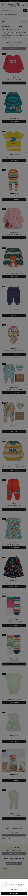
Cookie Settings (14, 889)
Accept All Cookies (14, 893)
